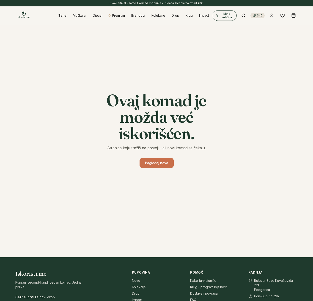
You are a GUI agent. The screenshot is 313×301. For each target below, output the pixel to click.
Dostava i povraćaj (204, 293)
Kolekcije (139, 287)
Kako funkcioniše (203, 280)
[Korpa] (293, 15)
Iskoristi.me (31, 273)
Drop (136, 293)
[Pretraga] (243, 15)
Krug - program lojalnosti (208, 287)
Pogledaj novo (156, 163)
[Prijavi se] (271, 15)
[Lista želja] (282, 15)
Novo (136, 280)
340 (259, 15)
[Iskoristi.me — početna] (23, 15)
